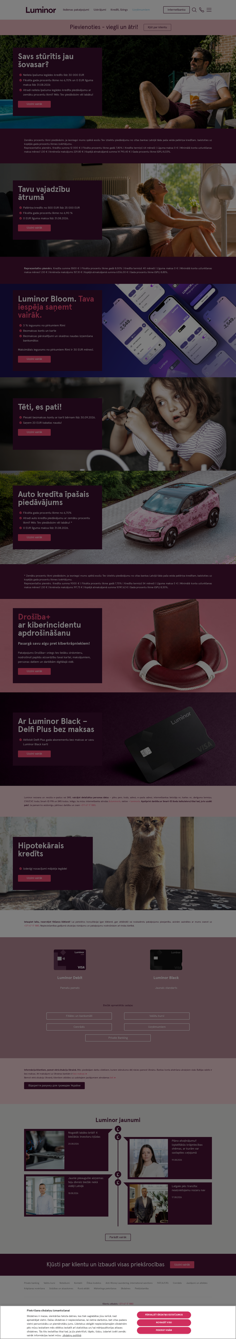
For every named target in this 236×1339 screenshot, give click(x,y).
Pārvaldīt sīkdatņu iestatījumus (164, 1315)
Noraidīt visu (164, 1322)
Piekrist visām (164, 1330)
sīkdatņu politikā (71, 1335)
